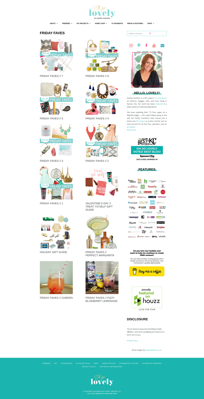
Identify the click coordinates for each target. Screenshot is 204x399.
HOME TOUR (100, 23)
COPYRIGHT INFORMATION (111, 367)
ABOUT (53, 23)
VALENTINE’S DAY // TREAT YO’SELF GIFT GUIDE (99, 206)
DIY (55, 363)
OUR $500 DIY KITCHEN (128, 363)
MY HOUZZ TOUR (83, 363)
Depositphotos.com (153, 350)
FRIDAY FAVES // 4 (97, 118)
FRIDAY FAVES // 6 (97, 75)
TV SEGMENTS (117, 23)
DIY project (141, 121)
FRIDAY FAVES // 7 (51, 75)
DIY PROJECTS (82, 23)
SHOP (149, 23)
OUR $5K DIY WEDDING (152, 363)
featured (160, 104)
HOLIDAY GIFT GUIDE (53, 252)
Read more (131, 130)
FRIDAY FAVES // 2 (97, 160)
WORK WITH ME (108, 363)
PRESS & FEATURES (135, 23)
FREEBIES (66, 23)
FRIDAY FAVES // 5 (51, 118)
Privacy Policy (132, 340)
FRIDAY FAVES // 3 (51, 160)
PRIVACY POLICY (89, 367)
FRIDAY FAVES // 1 (51, 203)
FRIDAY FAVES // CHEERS (56, 297)
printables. (131, 127)
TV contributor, (160, 98)
